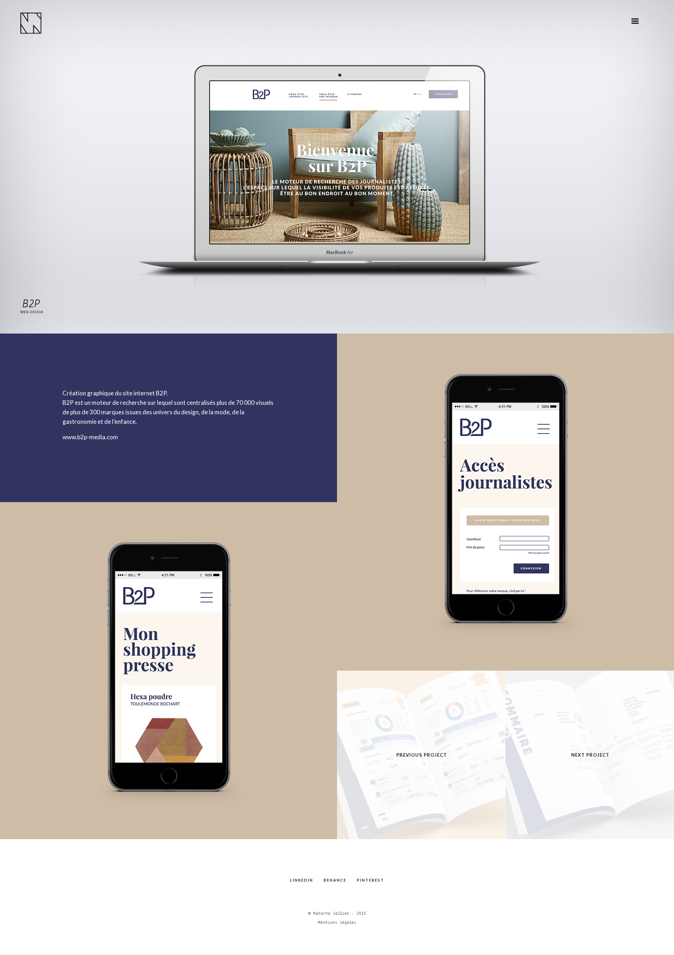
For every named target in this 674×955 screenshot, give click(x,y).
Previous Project (421, 755)
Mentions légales (337, 922)
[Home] (30, 23)
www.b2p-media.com (90, 437)
